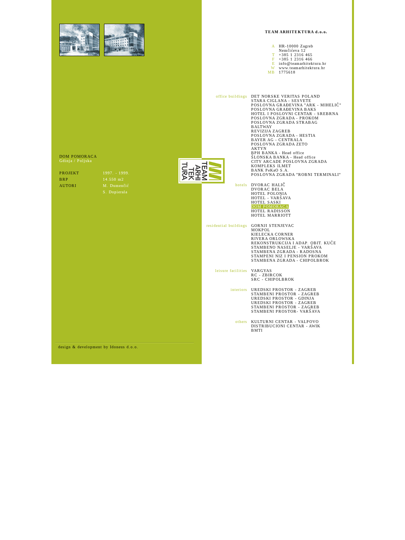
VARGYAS (261, 270)
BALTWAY (261, 127)
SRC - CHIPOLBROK (272, 279)
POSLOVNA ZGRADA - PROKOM (285, 118)
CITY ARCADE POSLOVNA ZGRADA (289, 161)
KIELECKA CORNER (272, 234)
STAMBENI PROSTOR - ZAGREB (285, 294)
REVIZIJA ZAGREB (271, 131)
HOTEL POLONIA (269, 193)
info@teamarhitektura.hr (302, 63)
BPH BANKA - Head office (277, 153)
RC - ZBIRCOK (266, 275)
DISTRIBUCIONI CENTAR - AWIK (285, 326)
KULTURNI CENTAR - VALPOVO (285, 321)
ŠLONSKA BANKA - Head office (283, 157)
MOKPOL (260, 230)
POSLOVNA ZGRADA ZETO (279, 144)
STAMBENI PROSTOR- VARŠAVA (285, 311)
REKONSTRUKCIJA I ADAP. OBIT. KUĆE (293, 243)
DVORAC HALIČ (268, 185)
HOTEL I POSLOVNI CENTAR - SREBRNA (295, 113)
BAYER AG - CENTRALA (277, 140)
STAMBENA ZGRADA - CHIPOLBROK (290, 260)
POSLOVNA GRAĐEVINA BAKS (283, 109)
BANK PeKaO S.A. (270, 170)
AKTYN (259, 148)
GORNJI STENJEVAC (272, 225)
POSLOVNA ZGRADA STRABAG (284, 122)
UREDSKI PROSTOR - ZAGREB (283, 289)
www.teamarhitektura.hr (302, 68)
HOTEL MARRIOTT (271, 215)
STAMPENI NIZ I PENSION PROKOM (289, 256)
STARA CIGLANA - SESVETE (281, 100)
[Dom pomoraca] (79, 55)
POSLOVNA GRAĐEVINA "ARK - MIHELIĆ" (296, 105)
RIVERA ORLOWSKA (273, 238)
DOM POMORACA (270, 206)
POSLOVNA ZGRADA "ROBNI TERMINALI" (296, 174)
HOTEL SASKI (266, 202)
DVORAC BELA (267, 189)
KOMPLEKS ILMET (271, 166)
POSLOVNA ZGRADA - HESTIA (283, 135)
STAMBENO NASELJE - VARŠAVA (286, 247)
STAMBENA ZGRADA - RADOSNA (286, 251)
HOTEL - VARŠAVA (271, 198)
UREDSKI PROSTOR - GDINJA (282, 298)
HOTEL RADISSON (270, 211)
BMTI (257, 330)
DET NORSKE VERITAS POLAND (285, 96)
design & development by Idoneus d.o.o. (98, 347)
